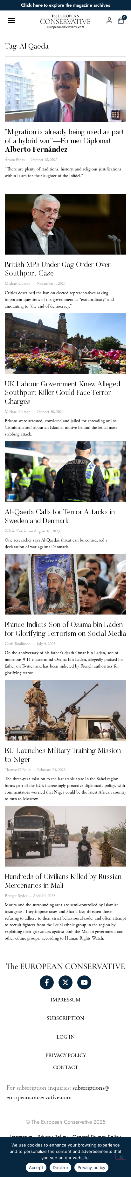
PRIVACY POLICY (65, 1056)
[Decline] (120, 1157)
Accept (36, 1167)
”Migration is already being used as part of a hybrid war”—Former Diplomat (64, 141)
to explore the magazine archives (65, 5)
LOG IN (66, 1037)
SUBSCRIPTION (65, 1018)
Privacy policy (92, 1167)
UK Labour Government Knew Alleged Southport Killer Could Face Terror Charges (62, 393)
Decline (60, 1167)
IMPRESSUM (65, 1000)
